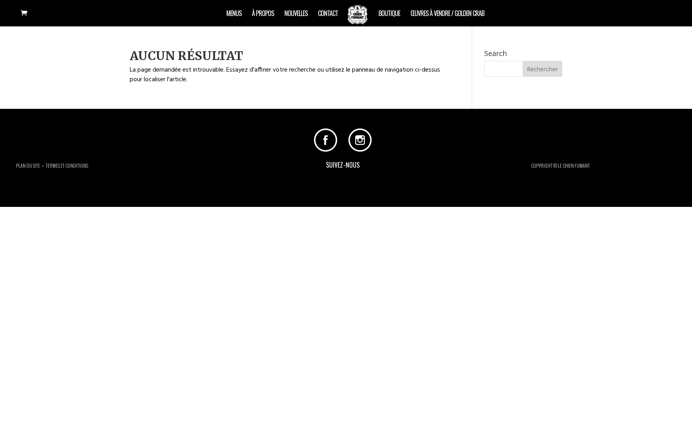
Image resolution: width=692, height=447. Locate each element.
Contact (328, 14)
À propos (263, 14)
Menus (233, 14)
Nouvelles (296, 14)
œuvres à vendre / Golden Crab (447, 14)
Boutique (389, 14)
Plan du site (28, 165)
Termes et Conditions (67, 165)
